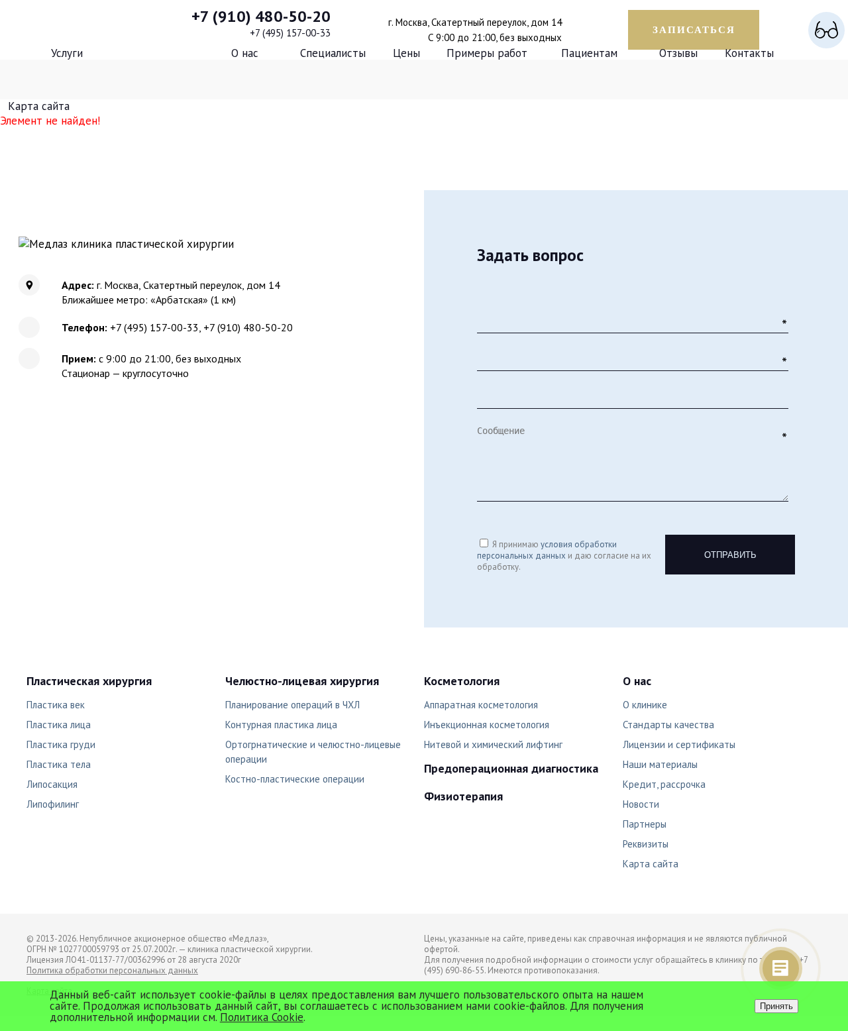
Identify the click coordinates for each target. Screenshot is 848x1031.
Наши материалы (660, 764)
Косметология (462, 680)
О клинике (645, 704)
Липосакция (52, 784)
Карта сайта (39, 106)
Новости (641, 804)
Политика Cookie (261, 1017)
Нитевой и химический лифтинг (493, 744)
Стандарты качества (668, 724)
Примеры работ (487, 53)
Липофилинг (52, 804)
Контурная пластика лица (281, 724)
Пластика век (55, 704)
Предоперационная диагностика (511, 768)
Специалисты (333, 53)
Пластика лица (58, 724)
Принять (776, 1006)
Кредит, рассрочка (664, 784)
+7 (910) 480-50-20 (261, 16)
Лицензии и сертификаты (679, 744)
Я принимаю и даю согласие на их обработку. (564, 555)
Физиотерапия (463, 796)
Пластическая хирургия (89, 680)
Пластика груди (60, 744)
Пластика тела (58, 764)
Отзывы (678, 53)
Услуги (67, 53)
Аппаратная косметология (481, 704)
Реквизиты (645, 844)
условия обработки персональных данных (547, 550)
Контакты (749, 53)
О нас (244, 53)
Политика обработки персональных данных (112, 970)
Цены (406, 53)
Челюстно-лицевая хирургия (302, 680)
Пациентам (589, 53)
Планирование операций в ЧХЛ (292, 704)
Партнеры (644, 824)
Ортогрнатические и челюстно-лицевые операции (313, 751)
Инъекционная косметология (486, 724)
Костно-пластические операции (294, 779)
